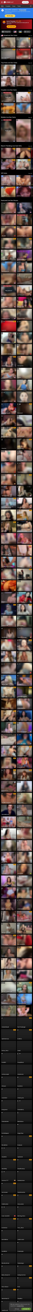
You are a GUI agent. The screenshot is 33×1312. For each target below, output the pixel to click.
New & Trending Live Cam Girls (11, 146)
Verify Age (10, 16)
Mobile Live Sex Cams (8, 117)
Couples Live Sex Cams (9, 90)
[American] (15, 31)
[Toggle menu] (2, 2)
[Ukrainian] (20, 31)
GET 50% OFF (11, 26)
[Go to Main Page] (10, 2)
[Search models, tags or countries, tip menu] (30, 6)
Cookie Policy (20, 1306)
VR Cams (4, 173)
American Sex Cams (10, 35)
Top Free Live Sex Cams (9, 62)
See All (30, 35)
